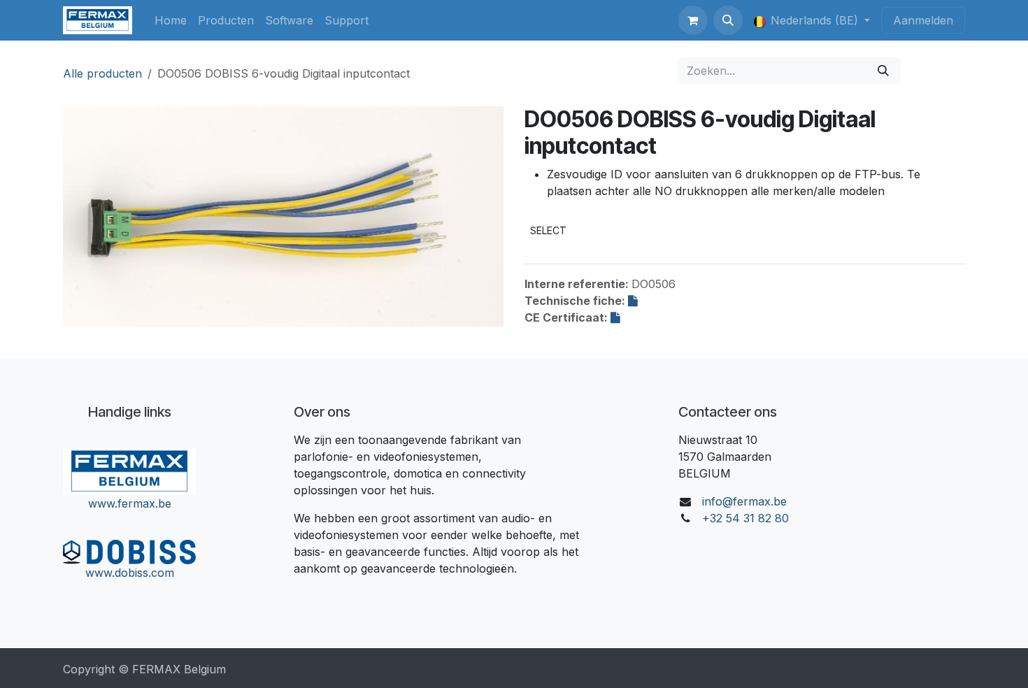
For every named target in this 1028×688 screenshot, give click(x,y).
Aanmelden (923, 20)
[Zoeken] (883, 70)
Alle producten (102, 73)
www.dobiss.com (129, 573)
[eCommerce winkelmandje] (693, 20)
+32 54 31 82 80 (745, 518)
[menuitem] (170, 20)
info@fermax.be (744, 501)
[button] (728, 20)
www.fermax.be (129, 503)
